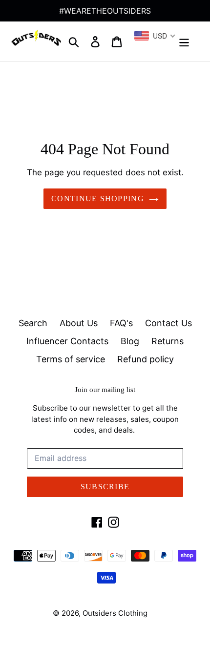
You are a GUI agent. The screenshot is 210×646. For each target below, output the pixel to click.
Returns (167, 341)
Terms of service (70, 359)
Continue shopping (97, 198)
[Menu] (184, 41)
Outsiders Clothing (115, 613)
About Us (79, 323)
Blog (130, 341)
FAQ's (121, 323)
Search (33, 323)
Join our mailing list (105, 390)
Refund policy (145, 359)
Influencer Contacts (67, 341)
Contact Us (168, 323)
